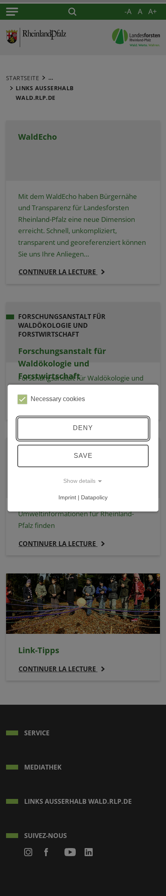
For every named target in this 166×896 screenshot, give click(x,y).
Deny (83, 428)
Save (83, 455)
